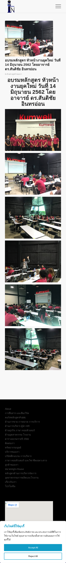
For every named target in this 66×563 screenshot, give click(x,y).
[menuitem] (56, 6)
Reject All (33, 556)
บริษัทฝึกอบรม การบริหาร (18, 456)
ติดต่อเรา (10, 443)
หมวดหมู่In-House (14, 469)
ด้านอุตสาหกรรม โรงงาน (18, 434)
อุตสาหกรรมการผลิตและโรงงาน (21, 477)
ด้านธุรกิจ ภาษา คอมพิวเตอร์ (20, 430)
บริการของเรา (12, 451)
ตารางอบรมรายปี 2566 (17, 439)
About (8, 408)
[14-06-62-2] (29, 39)
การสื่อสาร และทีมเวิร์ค (17, 413)
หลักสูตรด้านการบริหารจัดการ (20, 473)
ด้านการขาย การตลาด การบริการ (22, 421)
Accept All (33, 547)
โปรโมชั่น (10, 486)
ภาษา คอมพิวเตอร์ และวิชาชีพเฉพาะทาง (26, 460)
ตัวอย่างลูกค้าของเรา (14, 74)
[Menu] (56, 6)
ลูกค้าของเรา (11, 464)
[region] (33, 542)
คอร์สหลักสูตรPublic (15, 417)
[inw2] (27, 6)
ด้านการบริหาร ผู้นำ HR (17, 426)
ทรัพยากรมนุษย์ (13, 447)
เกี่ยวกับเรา (10, 482)
